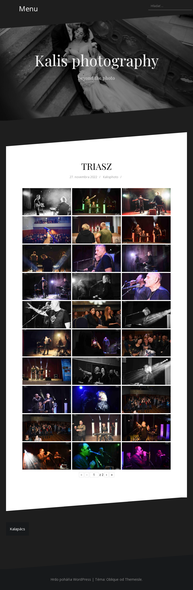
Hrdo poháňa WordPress (71, 579)
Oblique (112, 579)
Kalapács (17, 528)
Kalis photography (96, 60)
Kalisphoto (110, 177)
